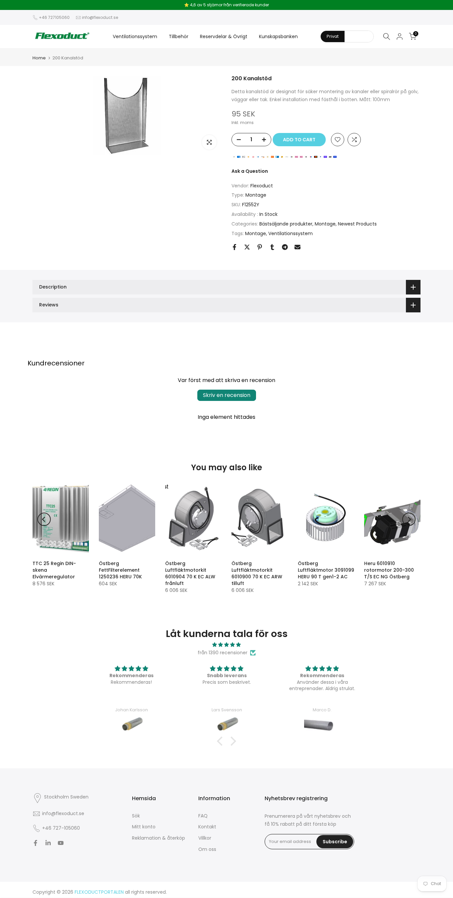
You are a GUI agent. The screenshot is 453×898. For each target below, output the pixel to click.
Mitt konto (144, 826)
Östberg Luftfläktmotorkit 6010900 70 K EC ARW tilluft (256, 573)
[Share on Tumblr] (272, 247)
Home (39, 58)
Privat (333, 36)
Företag (359, 36)
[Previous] (44, 519)
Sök (136, 815)
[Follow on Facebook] (35, 843)
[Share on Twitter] (247, 247)
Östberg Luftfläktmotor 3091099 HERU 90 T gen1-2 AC (326, 570)
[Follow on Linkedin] (48, 843)
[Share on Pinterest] (260, 247)
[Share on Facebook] (234, 247)
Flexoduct (261, 185)
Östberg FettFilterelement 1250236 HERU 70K (120, 570)
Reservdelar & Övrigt (223, 36)
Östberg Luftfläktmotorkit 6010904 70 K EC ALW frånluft (190, 573)
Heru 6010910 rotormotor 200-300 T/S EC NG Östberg (389, 570)
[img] (226, 645)
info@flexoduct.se (100, 17)
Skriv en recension (226, 395)
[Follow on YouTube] (61, 843)
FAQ (203, 815)
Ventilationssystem (135, 36)
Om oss (207, 849)
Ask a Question (249, 171)
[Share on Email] (297, 247)
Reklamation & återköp (158, 838)
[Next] (409, 519)
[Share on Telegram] (285, 247)
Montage (255, 195)
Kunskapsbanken (278, 36)
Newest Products (357, 224)
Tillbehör (178, 36)
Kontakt (207, 826)
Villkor (204, 838)
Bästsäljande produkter (285, 224)
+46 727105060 (54, 17)
